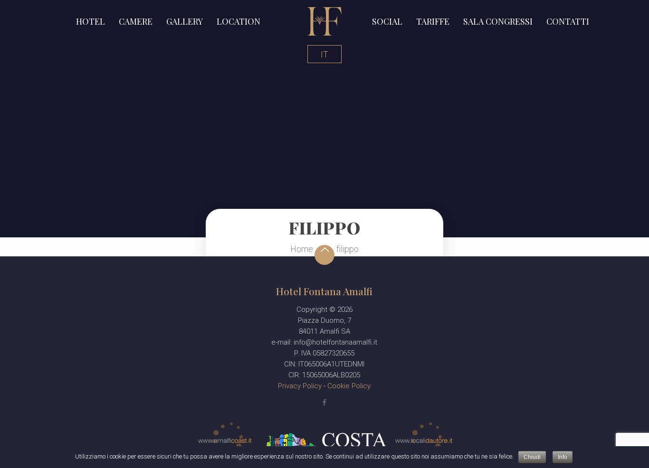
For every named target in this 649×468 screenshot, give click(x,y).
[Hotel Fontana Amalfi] (324, 21)
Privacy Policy (301, 386)
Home (301, 249)
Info (562, 457)
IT (324, 54)
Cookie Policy (349, 386)
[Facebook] (324, 402)
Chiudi (532, 457)
